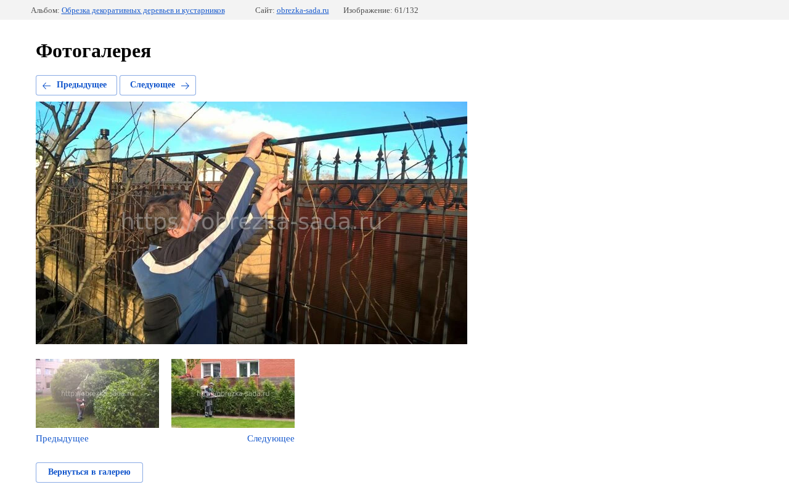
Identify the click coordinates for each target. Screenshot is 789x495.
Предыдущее (82, 84)
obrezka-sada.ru (303, 10)
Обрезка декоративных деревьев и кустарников (143, 10)
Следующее (152, 84)
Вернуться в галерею (89, 472)
